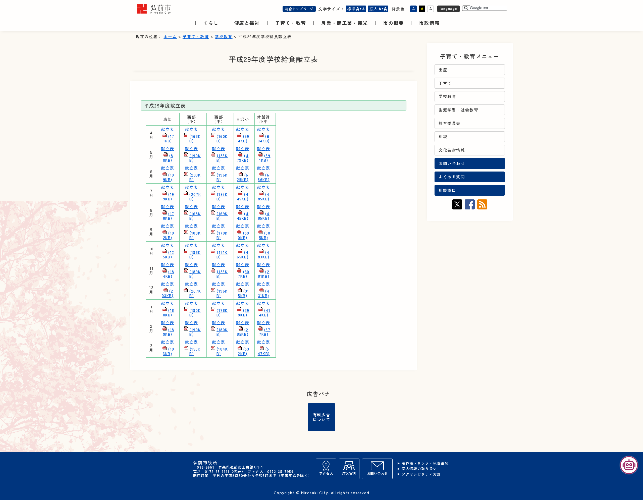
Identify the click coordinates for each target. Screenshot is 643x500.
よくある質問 (452, 177)
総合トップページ (299, 8)
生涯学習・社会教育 (458, 110)
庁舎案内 (349, 473)
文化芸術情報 (452, 150)
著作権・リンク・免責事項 (425, 463)
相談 (443, 136)
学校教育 (223, 36)
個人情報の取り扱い (419, 469)
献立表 (167, 135)
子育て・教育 (196, 36)
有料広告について (321, 417)
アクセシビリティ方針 (421, 474)
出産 (443, 70)
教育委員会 (450, 123)
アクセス (326, 473)
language (448, 8)
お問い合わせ (452, 163)
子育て (445, 83)
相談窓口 (447, 190)
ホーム (170, 36)
